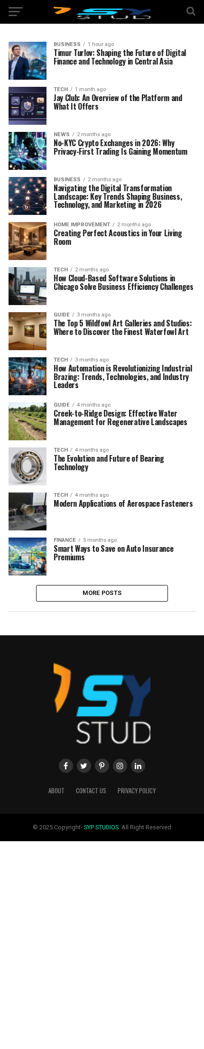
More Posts (102, 592)
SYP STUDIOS (101, 827)
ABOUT (56, 790)
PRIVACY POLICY (137, 790)
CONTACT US (91, 790)
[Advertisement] (102, 943)
